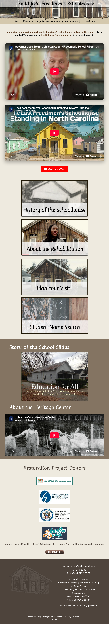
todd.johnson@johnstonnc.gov (57, 35)
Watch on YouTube (56, 169)
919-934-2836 (73, 596)
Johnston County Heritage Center (41, 617)
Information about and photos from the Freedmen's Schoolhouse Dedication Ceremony (51, 32)
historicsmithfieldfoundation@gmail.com (78, 605)
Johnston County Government (69, 617)
